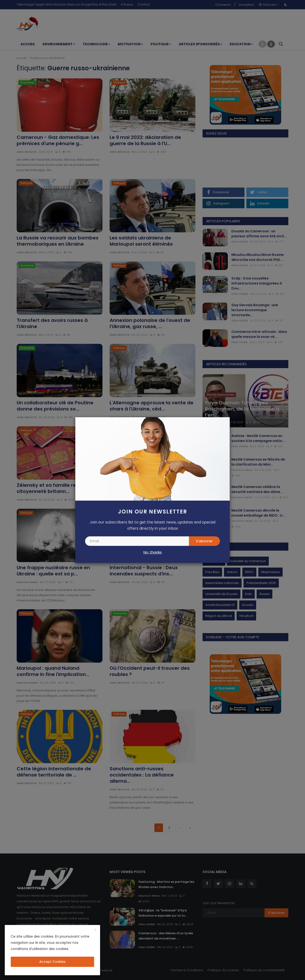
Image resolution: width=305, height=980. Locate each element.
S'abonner (204, 541)
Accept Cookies (52, 961)
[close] (95, 930)
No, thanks (152, 552)
